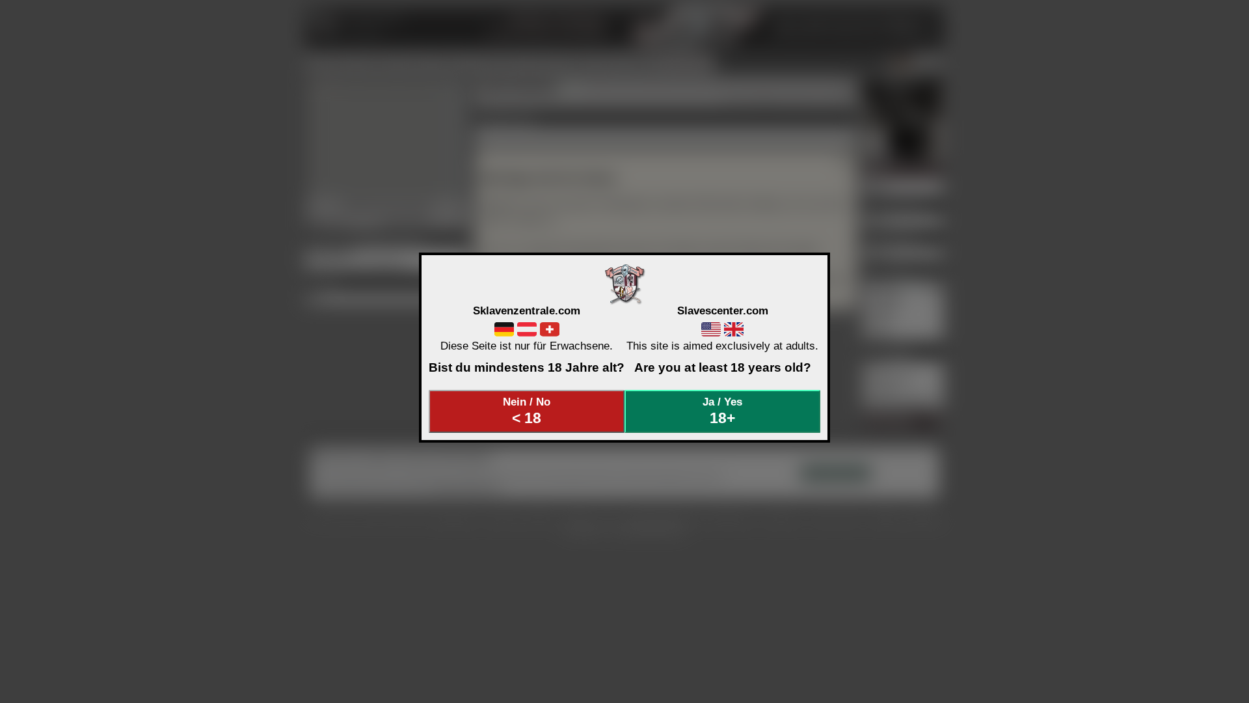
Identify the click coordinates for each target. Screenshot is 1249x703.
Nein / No (526, 411)
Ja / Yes (722, 411)
